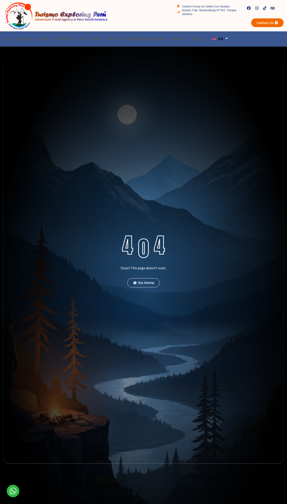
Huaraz (63, 39)
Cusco (43, 39)
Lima (95, 39)
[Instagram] (257, 8)
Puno (112, 39)
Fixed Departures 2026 (144, 39)
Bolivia (176, 39)
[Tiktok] (265, 8)
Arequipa (21, 39)
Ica (80, 39)
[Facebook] (249, 8)
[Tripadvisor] (272, 8)
